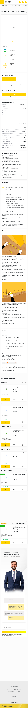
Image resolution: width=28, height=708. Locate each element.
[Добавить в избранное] (24, 12)
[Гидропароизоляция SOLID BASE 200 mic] (7, 433)
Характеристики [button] (7, 102)
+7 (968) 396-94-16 (17, 689)
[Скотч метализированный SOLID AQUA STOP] (7, 456)
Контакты (14, 696)
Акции (14, 699)
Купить (14, 94)
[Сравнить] (26, 12)
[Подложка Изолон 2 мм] (7, 410)
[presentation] (23, 382)
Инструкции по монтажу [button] (9, 230)
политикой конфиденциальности (8, 635)
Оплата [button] (4, 330)
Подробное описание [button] (8, 153)
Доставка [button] (5, 182)
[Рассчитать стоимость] (5, 422)
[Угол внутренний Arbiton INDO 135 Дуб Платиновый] (7, 389)
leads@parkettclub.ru (15, 691)
